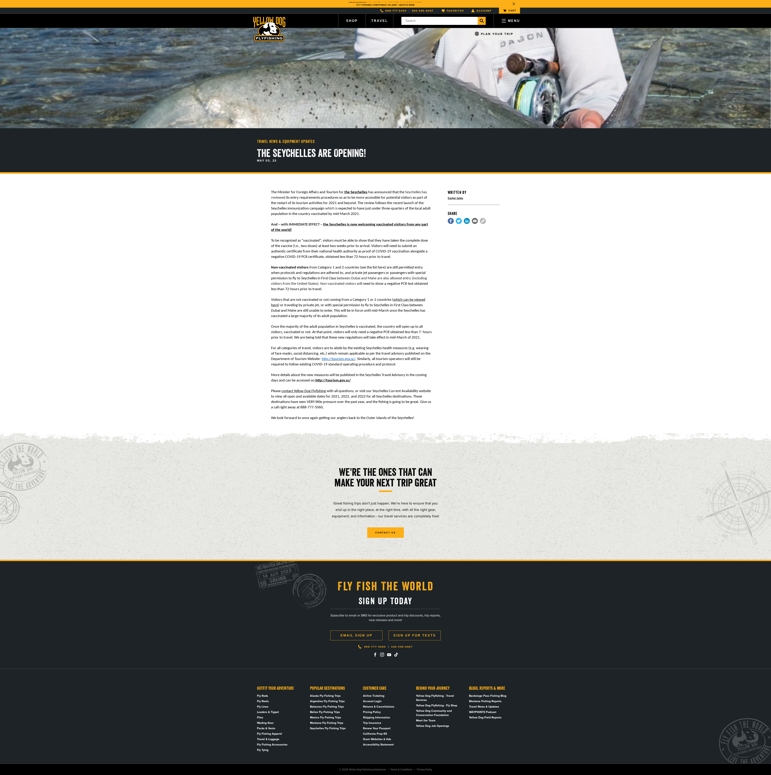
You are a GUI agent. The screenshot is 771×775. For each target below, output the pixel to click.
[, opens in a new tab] (451, 221)
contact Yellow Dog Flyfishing (303, 391)
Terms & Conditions (401, 769)
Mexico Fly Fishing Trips (325, 717)
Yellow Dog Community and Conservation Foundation (434, 713)
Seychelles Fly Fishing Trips (328, 728)
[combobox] (439, 21)
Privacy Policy (424, 769)
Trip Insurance (372, 723)
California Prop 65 (375, 734)
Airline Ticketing (373, 696)
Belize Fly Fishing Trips (325, 712)
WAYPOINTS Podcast (482, 712)
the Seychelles (355, 192)
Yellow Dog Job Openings (432, 726)
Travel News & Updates (484, 707)
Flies (260, 717)
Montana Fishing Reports (485, 701)
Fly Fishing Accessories (272, 744)
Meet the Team (425, 720)
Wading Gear (265, 723)
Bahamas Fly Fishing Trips (327, 707)
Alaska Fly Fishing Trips (325, 696)
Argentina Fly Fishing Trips (327, 701)
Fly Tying (262, 750)
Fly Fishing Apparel (269, 734)
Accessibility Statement (378, 744)
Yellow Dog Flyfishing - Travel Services (435, 698)
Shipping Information (376, 717)
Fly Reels (263, 701)
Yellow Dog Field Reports (485, 717)
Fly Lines (262, 707)
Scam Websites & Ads (377, 739)
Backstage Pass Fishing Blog (487, 696)
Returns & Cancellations (378, 707)
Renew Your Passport (377, 728)
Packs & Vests (266, 728)
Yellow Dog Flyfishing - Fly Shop (436, 705)
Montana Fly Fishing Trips (326, 723)
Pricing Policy (372, 712)
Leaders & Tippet (268, 712)
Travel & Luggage (268, 739)
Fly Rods (262, 696)
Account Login (372, 701)
